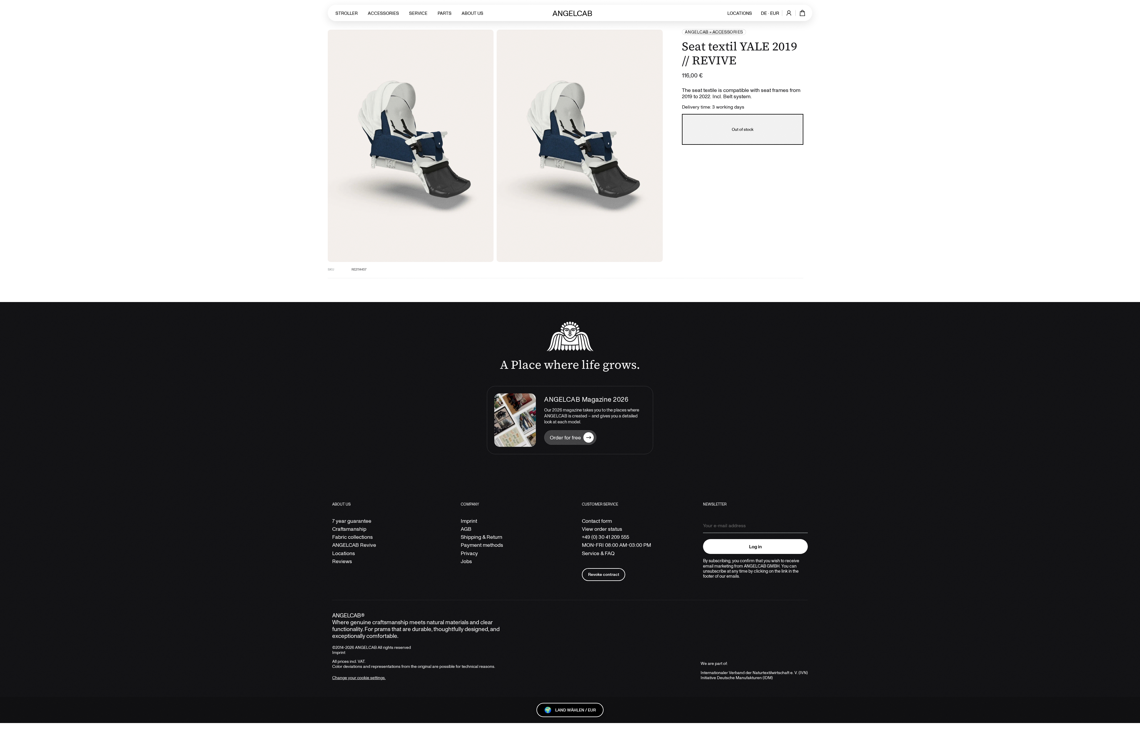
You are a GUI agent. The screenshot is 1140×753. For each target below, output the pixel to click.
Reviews (342, 561)
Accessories (383, 13)
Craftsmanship (349, 529)
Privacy (469, 553)
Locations (739, 13)
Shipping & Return (481, 537)
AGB (466, 529)
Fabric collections (352, 537)
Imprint (469, 521)
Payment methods (482, 545)
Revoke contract (603, 574)
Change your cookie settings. (359, 677)
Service (418, 13)
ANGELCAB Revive (354, 545)
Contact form (597, 521)
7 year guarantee (351, 521)
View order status (602, 529)
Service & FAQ (598, 553)
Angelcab (696, 32)
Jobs (466, 561)
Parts (445, 13)
